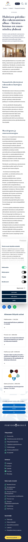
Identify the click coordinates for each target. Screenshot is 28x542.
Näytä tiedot (20, 288)
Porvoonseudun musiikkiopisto (15, 496)
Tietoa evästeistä (11, 522)
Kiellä (14, 300)
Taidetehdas (10, 506)
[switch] (24, 272)
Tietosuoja (9, 519)
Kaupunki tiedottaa (20, 8)
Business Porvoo (11, 484)
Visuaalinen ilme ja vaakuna (14, 530)
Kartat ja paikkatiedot (12, 450)
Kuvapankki (10, 452)
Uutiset (11, 8)
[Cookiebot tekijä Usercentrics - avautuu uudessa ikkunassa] (20, 241)
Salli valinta (14, 296)
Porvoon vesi (10, 499)
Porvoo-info (10, 436)
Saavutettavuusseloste (13, 525)
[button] (14, 405)
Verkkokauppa (11, 447)
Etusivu (5, 8)
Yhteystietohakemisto (12, 441)
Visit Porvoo (10, 508)
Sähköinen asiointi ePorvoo (14, 444)
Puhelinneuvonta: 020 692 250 (15, 439)
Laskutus (9, 527)
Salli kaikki (14, 292)
